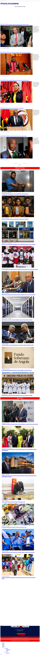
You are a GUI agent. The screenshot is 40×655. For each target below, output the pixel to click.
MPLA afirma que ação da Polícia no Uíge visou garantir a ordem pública (11, 108)
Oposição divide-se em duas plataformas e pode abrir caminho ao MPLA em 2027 (18, 345)
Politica (4, 159)
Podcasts (21, 640)
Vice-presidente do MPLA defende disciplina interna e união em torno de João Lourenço (14, 80)
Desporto (3, 645)
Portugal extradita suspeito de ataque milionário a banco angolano (15, 193)
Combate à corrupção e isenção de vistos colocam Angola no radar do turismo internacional (20, 424)
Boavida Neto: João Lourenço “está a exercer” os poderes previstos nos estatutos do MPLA (15, 52)
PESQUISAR (7, 652)
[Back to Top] (1, 625)
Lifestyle (7, 650)
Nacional (7, 648)
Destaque (5, 131)
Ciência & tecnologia (8, 649)
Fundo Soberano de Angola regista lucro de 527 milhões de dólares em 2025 (17, 370)
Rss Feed (18, 640)
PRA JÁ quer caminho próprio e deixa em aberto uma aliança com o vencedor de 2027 (18, 294)
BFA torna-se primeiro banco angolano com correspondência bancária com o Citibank (18, 244)
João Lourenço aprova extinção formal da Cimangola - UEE (13, 501)
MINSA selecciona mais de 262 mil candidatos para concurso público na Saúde (17, 395)
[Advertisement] (20, 18)
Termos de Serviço (14, 640)
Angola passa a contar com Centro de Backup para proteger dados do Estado (17, 319)
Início (3, 642)
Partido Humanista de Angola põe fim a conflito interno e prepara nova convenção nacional (20, 269)
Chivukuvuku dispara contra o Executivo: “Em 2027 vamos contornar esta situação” (18, 552)
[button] (1, 654)
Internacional (3, 646)
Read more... (8, 131)
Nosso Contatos (8, 653)
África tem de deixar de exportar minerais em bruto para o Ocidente (15, 219)
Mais (2, 647)
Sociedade (3, 643)
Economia (3, 644)
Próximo (24, 163)
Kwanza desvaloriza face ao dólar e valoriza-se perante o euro (14, 527)
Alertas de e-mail (26, 640)
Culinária (7, 651)
